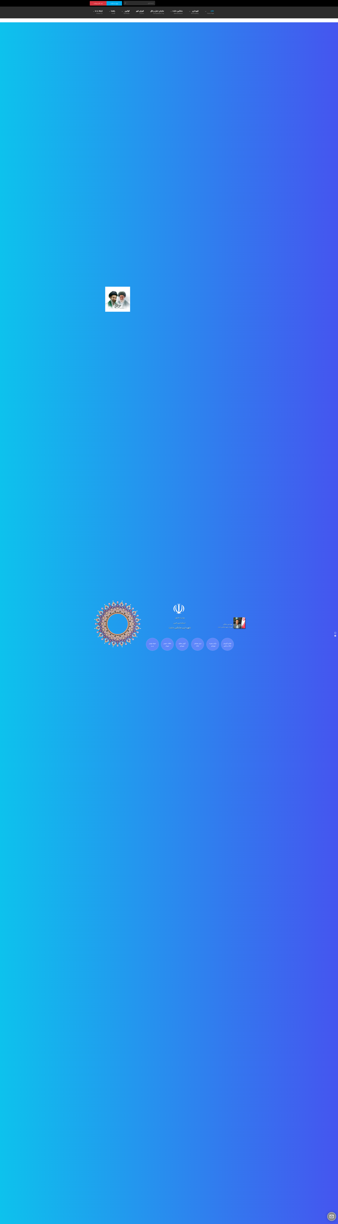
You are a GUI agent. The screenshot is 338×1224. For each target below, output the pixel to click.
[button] (335, 633)
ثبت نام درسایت (98, 3)
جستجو (125, 3)
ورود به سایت (114, 3)
